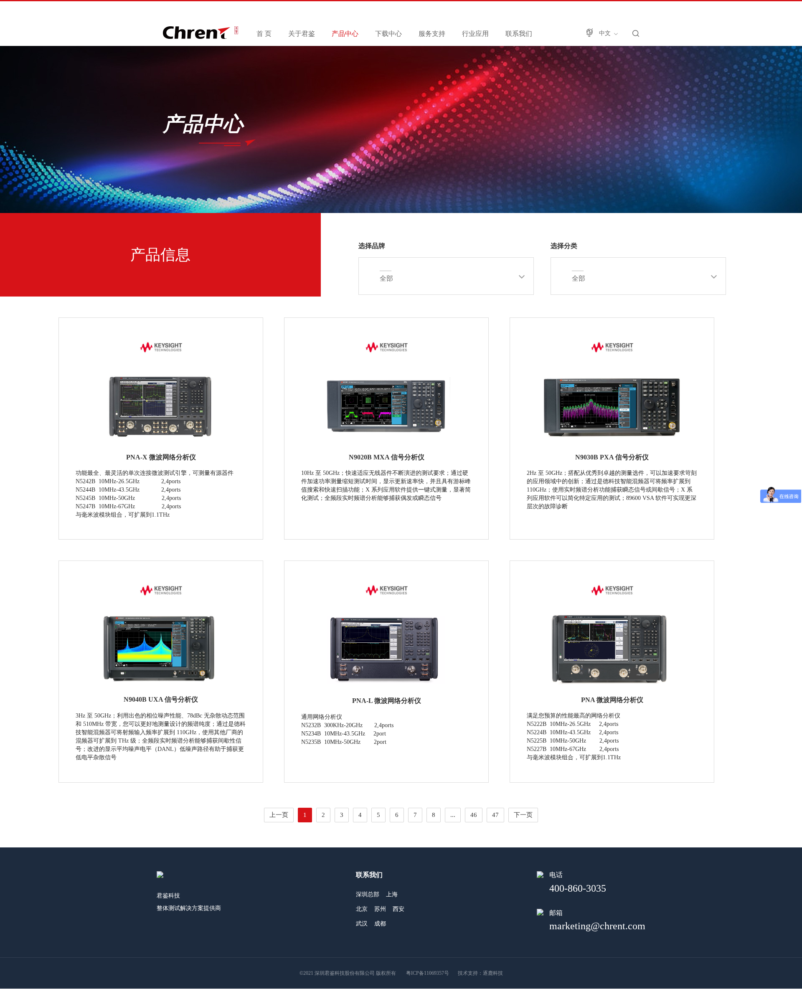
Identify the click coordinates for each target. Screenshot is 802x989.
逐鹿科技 (493, 973)
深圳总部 (367, 894)
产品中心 (345, 33)
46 (473, 814)
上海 (392, 894)
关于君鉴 (301, 33)
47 (495, 814)
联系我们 (518, 33)
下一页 (523, 814)
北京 (362, 909)
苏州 (380, 909)
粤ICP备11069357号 (427, 973)
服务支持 (432, 33)
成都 (380, 924)
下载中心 (388, 33)
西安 (398, 909)
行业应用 (475, 33)
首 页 (264, 33)
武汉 (362, 924)
